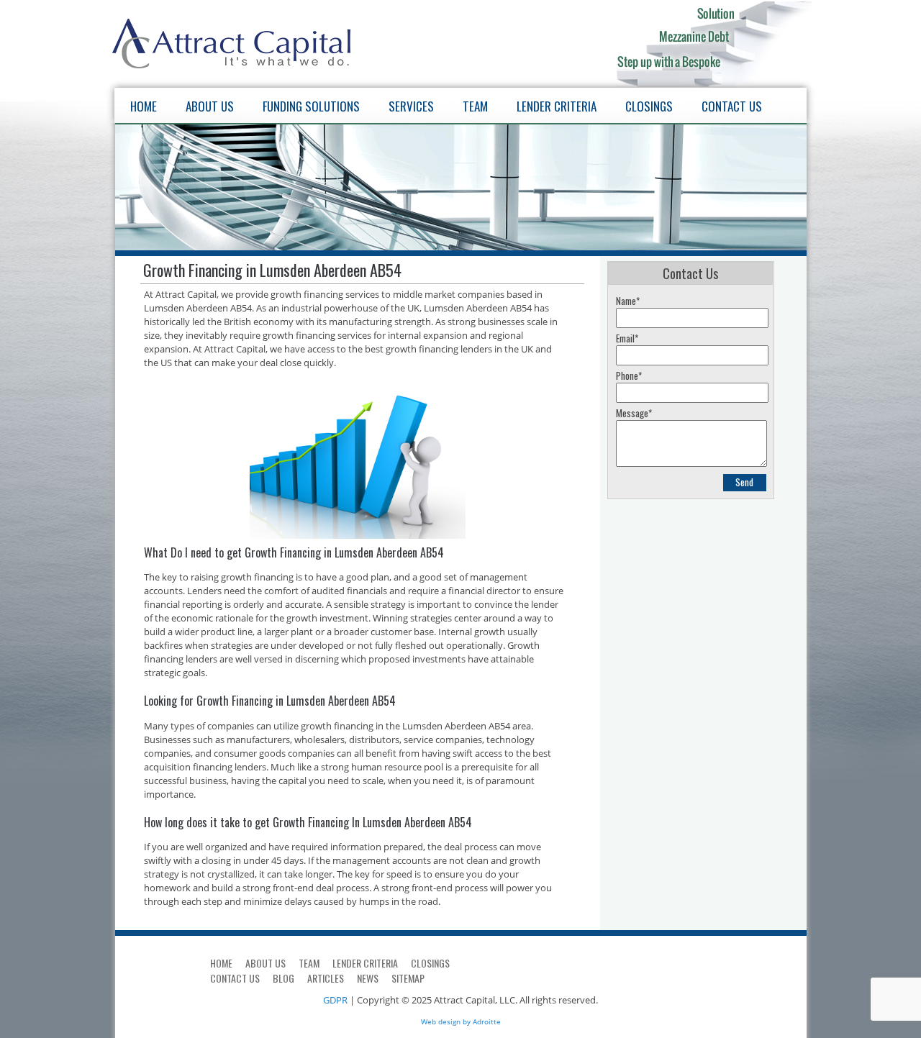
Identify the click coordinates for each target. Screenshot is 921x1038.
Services (411, 106)
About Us (210, 106)
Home (143, 106)
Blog (283, 977)
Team (475, 106)
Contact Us (732, 106)
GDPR (335, 999)
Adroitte (487, 1021)
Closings (649, 106)
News (367, 977)
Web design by (446, 1021)
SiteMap (408, 977)
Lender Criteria (556, 106)
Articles (325, 977)
